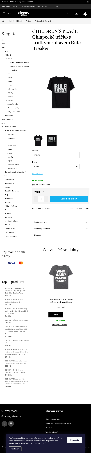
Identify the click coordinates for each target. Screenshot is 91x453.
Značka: (41, 208)
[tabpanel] (61, 295)
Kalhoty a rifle (12, 89)
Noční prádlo (12, 168)
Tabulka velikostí (51, 432)
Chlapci (8, 55)
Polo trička (13, 70)
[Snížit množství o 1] (36, 199)
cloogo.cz (11, 424)
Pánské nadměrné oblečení (15, 172)
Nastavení (15, 448)
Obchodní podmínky (9, 6)
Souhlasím (74, 440)
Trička (9, 59)
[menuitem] (15, 179)
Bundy (9, 85)
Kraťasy (10, 96)
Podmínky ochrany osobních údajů (34, 6)
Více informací (39, 443)
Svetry (9, 153)
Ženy (3, 40)
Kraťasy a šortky (13, 164)
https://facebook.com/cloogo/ (4, 424)
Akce (3, 123)
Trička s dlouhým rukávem (19, 66)
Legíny (9, 160)
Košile (9, 77)
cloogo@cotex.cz (14, 416)
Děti (3, 47)
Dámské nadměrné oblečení (15, 130)
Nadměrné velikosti (9, 127)
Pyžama (10, 100)
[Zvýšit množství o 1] (46, 199)
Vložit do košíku (69, 199)
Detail (56, 314)
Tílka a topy (11, 74)
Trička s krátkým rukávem (19, 62)
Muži (3, 43)
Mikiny (9, 81)
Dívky (7, 51)
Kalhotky (10, 134)
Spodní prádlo (12, 104)
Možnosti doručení (43, 184)
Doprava (55, 6)
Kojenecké (9, 115)
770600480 (11, 411)
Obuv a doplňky (13, 108)
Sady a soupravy (13, 111)
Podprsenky (11, 138)
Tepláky (10, 93)
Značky (4, 176)
